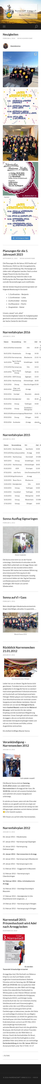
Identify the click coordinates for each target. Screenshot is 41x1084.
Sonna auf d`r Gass (14, 597)
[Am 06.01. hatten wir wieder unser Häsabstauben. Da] (20, 143)
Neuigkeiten (10, 34)
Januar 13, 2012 (9, 832)
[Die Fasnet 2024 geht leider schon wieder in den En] (20, 216)
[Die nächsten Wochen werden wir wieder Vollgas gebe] (20, 106)
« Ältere (6, 1056)
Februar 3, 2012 (9, 523)
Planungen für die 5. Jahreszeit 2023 (15, 252)
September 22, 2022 (10, 258)
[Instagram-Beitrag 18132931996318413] (20, 180)
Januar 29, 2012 (9, 655)
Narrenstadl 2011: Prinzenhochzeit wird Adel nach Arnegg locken (20, 923)
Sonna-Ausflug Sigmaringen (20, 518)
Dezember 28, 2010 (10, 930)
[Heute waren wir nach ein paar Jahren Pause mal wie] (20, 69)
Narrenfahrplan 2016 (16, 332)
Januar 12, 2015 (9, 439)
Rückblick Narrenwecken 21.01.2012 (19, 649)
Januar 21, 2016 (9, 336)
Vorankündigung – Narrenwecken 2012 (16, 743)
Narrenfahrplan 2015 (16, 435)
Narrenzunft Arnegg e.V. (20, 1077)
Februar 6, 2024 (9, 38)
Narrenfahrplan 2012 (16, 828)
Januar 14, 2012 (9, 749)
